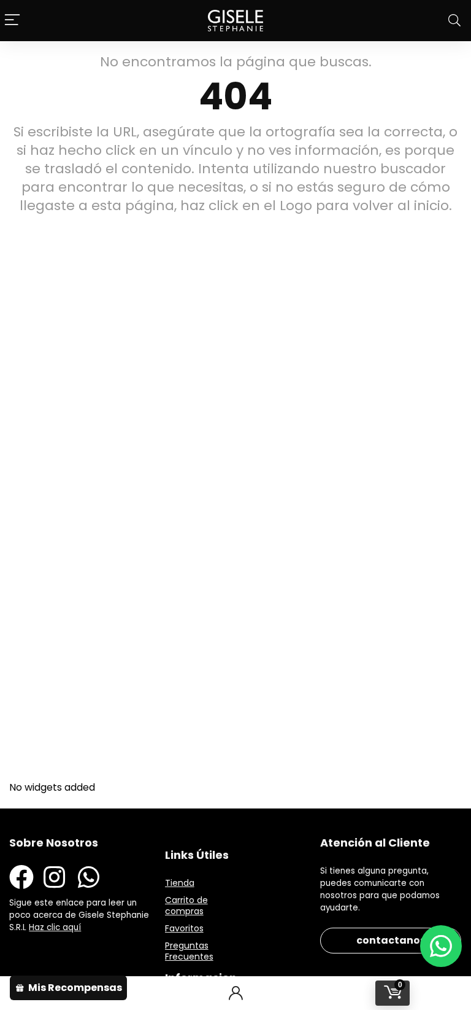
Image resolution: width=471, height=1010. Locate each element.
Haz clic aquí (55, 927)
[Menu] (12, 20)
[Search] (454, 20)
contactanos (391, 940)
